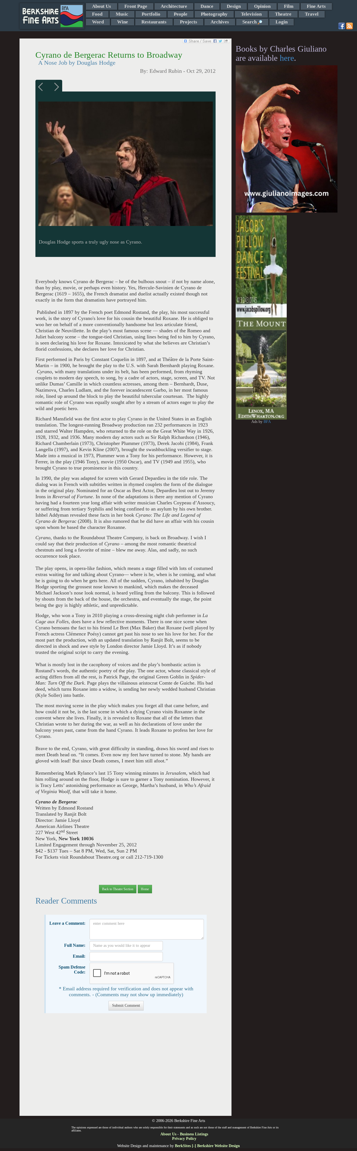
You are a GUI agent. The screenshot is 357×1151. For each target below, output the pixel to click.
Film (288, 6)
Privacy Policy (184, 1138)
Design (234, 6)
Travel (312, 14)
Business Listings (194, 1134)
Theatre (283, 14)
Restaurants (154, 22)
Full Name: (74, 945)
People (180, 14)
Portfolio (151, 14)
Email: (79, 956)
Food (97, 14)
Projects (188, 22)
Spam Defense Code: (72, 969)
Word (98, 22)
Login (282, 22)
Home (145, 889)
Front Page (135, 6)
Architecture (174, 6)
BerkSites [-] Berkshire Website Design (207, 1146)
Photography (214, 14)
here (287, 57)
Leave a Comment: (67, 923)
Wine (122, 22)
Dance (207, 6)
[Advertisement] (125, 1067)
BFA (267, 422)
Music (122, 14)
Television (251, 14)
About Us (101, 6)
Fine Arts (316, 6)
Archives (220, 22)
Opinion (262, 6)
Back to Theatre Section (117, 889)
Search (250, 22)
